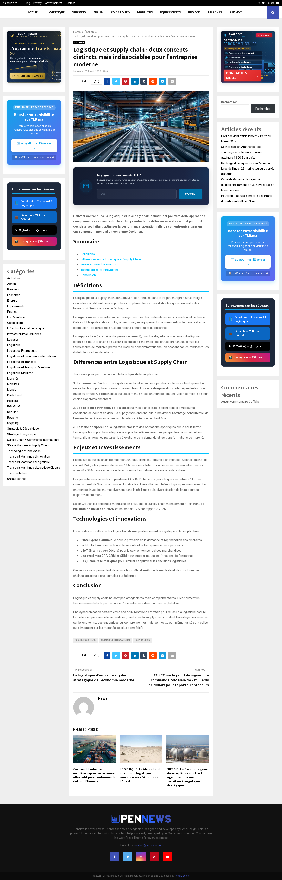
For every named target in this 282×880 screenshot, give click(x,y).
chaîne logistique (85, 640)
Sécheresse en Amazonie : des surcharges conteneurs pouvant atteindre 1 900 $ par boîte (242, 152)
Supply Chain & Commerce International (33, 439)
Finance (12, 311)
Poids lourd (120, 12)
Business (13, 289)
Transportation (17, 473)
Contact (70, 3)
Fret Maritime (16, 317)
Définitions (88, 254)
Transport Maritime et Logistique (28, 462)
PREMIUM (13, 406)
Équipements (170, 12)
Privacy (37, 3)
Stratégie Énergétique (21, 434)
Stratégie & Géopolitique (23, 428)
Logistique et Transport (22, 361)
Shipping (79, 12)
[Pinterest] (154, 856)
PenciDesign (182, 875)
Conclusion (88, 275)
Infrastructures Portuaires (24, 334)
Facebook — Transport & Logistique (33, 203)
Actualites (13, 278)
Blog (27, 3)
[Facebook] (114, 856)
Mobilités (145, 12)
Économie (79, 42)
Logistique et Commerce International (31, 356)
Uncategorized (16, 478)
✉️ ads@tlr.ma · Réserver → (34, 145)
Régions (194, 12)
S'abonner (190, 194)
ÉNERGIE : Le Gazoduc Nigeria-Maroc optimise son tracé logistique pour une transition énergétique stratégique (187, 777)
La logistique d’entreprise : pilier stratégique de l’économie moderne (103, 677)
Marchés (215, 12)
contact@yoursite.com (149, 845)
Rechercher (229, 102)
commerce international (115, 640)
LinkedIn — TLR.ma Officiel (29, 217)
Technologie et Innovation (24, 451)
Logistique (56, 12)
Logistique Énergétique (22, 350)
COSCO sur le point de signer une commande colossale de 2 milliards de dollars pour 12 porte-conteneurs (178, 680)
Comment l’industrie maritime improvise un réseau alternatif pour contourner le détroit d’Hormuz (94, 775)
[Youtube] (167, 856)
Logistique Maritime (20, 373)
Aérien (98, 12)
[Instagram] (141, 856)
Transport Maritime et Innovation (28, 456)
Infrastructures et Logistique (25, 328)
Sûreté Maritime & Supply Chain (28, 445)
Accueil (34, 12)
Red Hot (236, 12)
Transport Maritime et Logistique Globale (33, 467)
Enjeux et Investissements (98, 264)
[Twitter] (127, 856)
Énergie (12, 300)
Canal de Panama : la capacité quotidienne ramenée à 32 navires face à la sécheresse (247, 185)
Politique (13, 400)
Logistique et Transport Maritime (28, 367)
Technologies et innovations (100, 270)
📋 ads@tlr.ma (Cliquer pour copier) (34, 157)
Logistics (13, 339)
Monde (11, 389)
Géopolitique (15, 322)
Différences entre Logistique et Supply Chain (111, 259)
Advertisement (53, 3)
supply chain (142, 640)
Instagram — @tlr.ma (31, 241)
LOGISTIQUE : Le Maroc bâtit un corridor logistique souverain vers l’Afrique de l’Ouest (140, 775)
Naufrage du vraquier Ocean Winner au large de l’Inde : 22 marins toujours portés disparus (247, 169)
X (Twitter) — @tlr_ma (30, 230)
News (80, 71)
